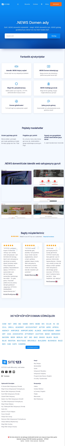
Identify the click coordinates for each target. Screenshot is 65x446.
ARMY (57, 331)
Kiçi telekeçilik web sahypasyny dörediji (13, 406)
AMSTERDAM (48, 331)
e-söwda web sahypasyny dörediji (11, 386)
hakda (36, 386)
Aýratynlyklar (37, 366)
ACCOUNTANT (31, 327)
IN (54, 324)
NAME (25, 324)
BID (30, 337)
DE (58, 324)
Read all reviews (48, 236)
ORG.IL (11, 327)
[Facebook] (2, 372)
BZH (4, 344)
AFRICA (55, 327)
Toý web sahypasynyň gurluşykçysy (12, 401)
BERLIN (20, 337)
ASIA (9, 334)
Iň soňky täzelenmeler (40, 378)
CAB (9, 344)
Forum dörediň (5, 414)
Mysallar (27, 4)
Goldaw (35, 4)
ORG (15, 324)
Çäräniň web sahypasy (8, 396)
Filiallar (36, 394)
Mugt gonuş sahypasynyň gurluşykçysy (13, 389)
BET (26, 337)
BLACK (49, 337)
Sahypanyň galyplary (40, 373)
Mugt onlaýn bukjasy (7, 404)
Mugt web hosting (6, 424)
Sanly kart (4, 409)
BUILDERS (42, 341)
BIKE (36, 337)
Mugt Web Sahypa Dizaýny (9, 426)
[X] (6, 372)
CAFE (14, 344)
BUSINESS (52, 341)
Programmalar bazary (43, 376)
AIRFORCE (15, 331)
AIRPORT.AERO (27, 331)
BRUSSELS (32, 341)
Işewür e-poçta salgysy (8, 411)
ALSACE (38, 331)
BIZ (19, 324)
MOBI (37, 324)
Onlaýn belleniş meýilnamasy (9, 421)
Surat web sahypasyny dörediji (10, 394)
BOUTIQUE (21, 341)
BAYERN (5, 337)
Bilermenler (37, 396)
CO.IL (4, 327)
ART (4, 334)
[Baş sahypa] (18, 4)
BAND (47, 334)
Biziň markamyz (38, 399)
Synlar (35, 368)
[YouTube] (13, 372)
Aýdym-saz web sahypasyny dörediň (12, 399)
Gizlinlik (27, 441)
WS (43, 324)
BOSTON (11, 341)
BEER (13, 337)
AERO (48, 327)
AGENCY (5, 331)
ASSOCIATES (18, 334)
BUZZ (60, 341)
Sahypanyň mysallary (40, 371)
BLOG (56, 337)
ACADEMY (19, 327)
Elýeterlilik (41, 441)
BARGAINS (55, 334)
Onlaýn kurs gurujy (6, 416)
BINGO (42, 337)
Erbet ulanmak (34, 441)
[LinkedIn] (10, 372)
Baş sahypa (37, 363)
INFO (32, 324)
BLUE (4, 341)
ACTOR (42, 327)
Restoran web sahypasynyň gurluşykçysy (13, 419)
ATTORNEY (29, 334)
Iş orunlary (39, 391)
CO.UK (48, 324)
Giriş (47, 4)
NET (9, 324)
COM (4, 324)
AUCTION (39, 334)
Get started (56, 4)
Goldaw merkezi (38, 389)
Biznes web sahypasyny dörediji (10, 391)
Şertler (22, 441)
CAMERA (21, 344)
